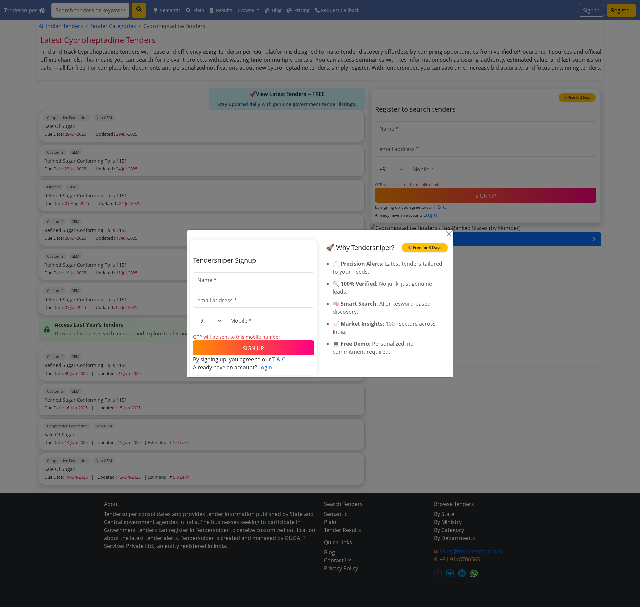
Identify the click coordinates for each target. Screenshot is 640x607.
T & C (278, 359)
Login (265, 367)
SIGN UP (253, 348)
